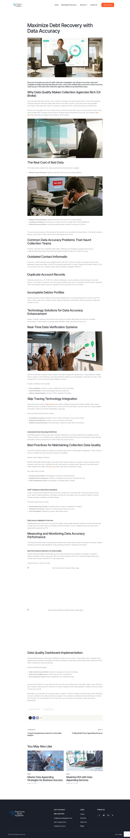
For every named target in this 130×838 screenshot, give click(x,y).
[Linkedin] (104, 815)
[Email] (37, 717)
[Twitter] (30, 717)
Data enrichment (48, 709)
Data (29, 774)
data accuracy (50, 404)
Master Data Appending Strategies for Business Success (45, 779)
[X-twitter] (113, 815)
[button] (41, 717)
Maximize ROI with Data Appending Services (79, 779)
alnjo (120, 834)
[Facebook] (33, 717)
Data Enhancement (34, 709)
